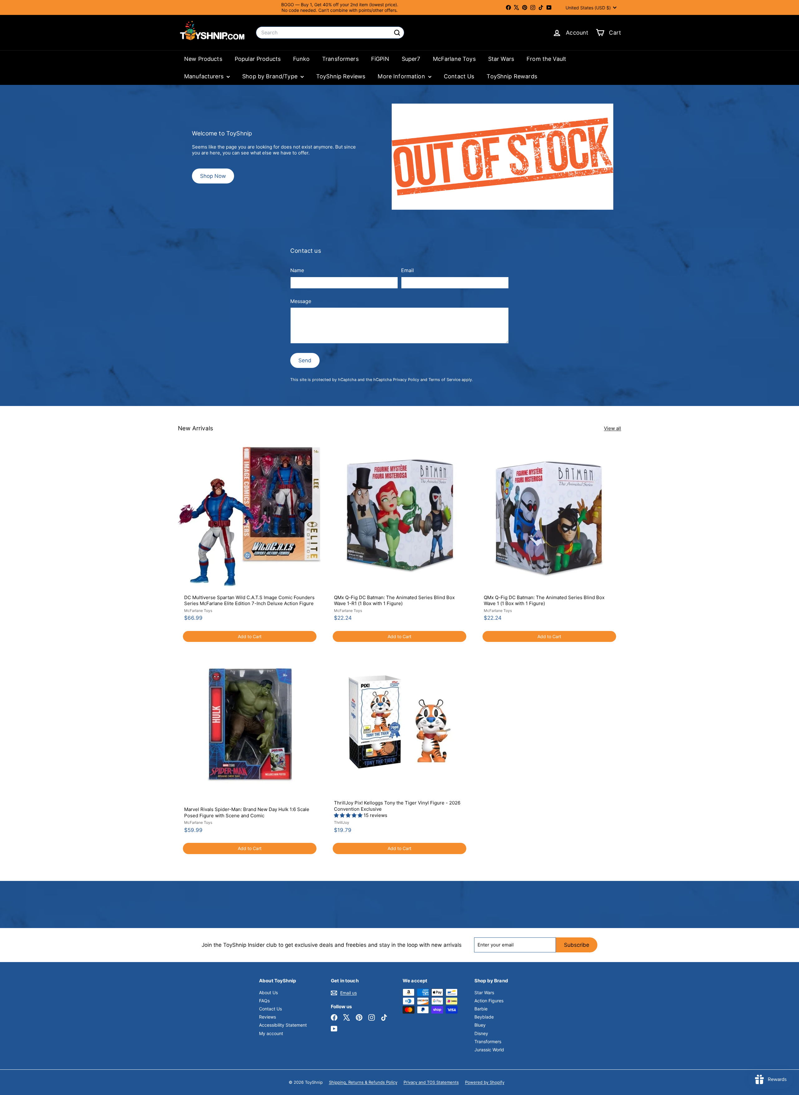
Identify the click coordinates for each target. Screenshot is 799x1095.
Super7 (411, 59)
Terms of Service (444, 379)
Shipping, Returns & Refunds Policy (363, 1082)
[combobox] (330, 33)
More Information (402, 76)
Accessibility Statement (283, 1025)
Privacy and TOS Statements (431, 1082)
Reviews (267, 1016)
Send (304, 360)
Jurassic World (489, 1049)
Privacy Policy (406, 379)
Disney (481, 1033)
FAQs (264, 1000)
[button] (349, 815)
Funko (301, 59)
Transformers (340, 59)
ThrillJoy (341, 822)
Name (297, 270)
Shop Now (213, 176)
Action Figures (488, 1000)
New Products (203, 59)
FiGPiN (380, 59)
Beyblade (484, 1016)
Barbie (481, 1008)
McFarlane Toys (454, 59)
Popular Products (258, 59)
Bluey (480, 1025)
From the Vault (546, 59)
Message (300, 301)
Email (407, 270)
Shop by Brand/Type (270, 76)
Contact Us (459, 76)
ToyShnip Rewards (512, 76)
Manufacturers (204, 76)
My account (271, 1033)
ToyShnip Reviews (340, 76)
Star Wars (501, 59)
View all (612, 428)
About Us (268, 992)
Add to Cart (250, 636)
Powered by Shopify (484, 1082)
